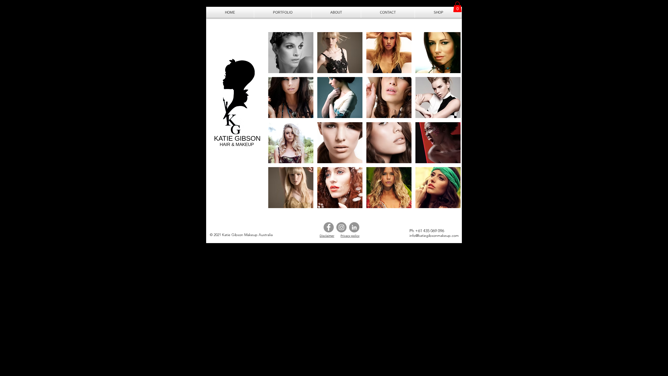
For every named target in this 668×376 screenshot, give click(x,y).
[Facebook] (329, 227)
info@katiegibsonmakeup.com (434, 235)
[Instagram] (341, 227)
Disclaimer (327, 236)
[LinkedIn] (354, 227)
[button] (282, 12)
